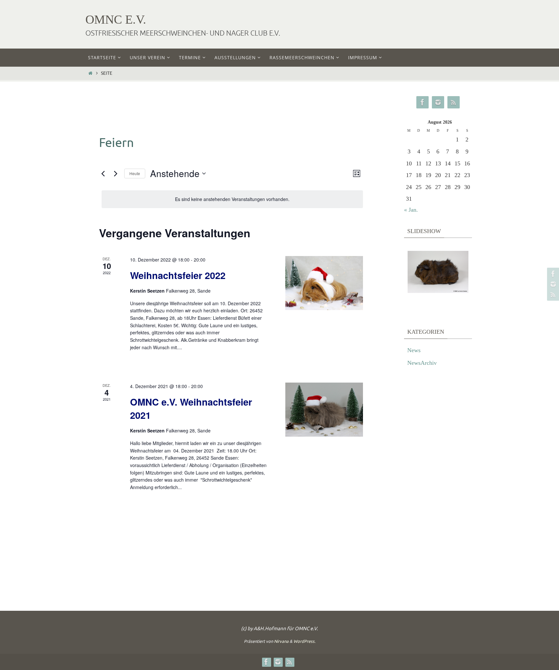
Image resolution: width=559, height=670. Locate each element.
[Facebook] (552, 274)
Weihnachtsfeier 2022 (177, 275)
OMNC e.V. (115, 19)
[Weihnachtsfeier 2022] (324, 283)
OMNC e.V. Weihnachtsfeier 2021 (191, 408)
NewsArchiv (422, 363)
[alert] (232, 199)
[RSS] (552, 294)
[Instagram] (552, 284)
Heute (134, 173)
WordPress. (304, 641)
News (414, 350)
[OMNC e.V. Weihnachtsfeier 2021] (324, 410)
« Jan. (411, 210)
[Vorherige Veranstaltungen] (103, 173)
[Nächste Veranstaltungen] (115, 173)
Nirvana (281, 641)
